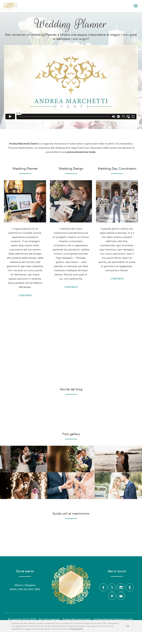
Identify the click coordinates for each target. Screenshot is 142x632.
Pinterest (112, 596)
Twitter (112, 587)
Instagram (121, 587)
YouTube (121, 596)
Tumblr (130, 587)
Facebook (103, 587)
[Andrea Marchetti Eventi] (10, 6)
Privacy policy (76, 628)
